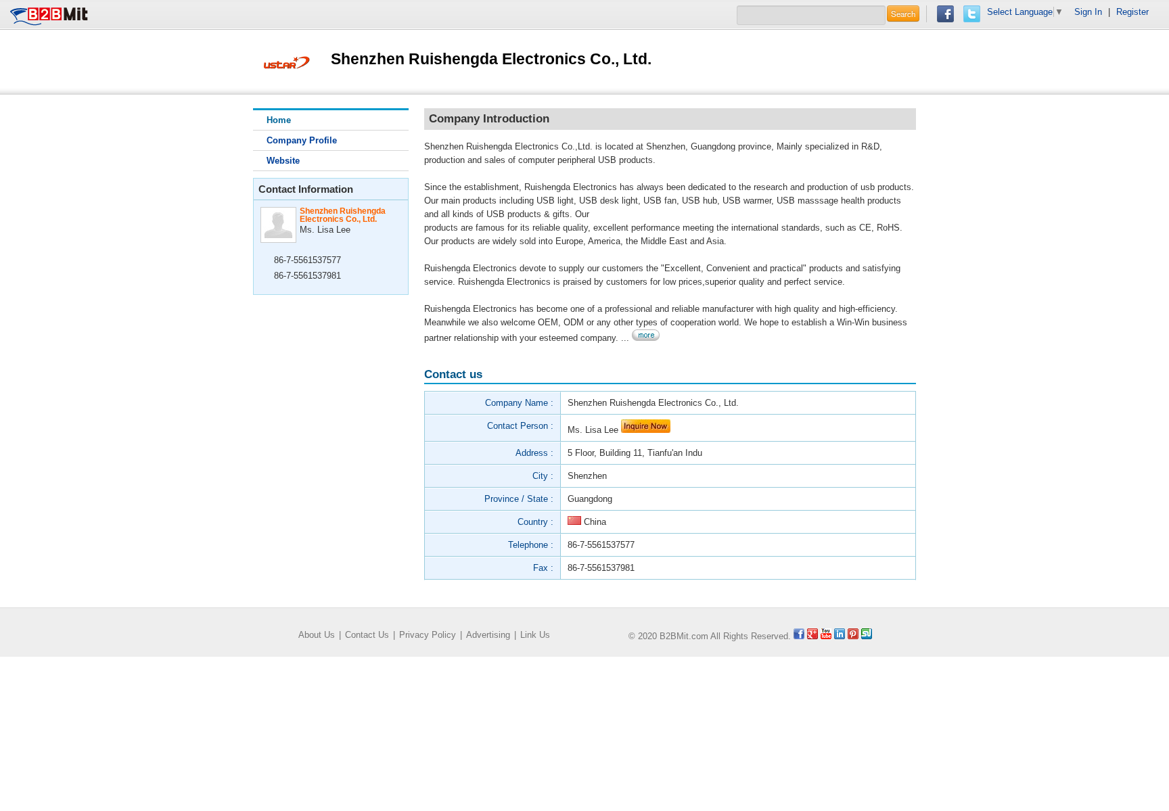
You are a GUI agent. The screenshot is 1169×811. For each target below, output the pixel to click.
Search (903, 13)
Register (1132, 12)
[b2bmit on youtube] (826, 636)
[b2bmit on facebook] (799, 636)
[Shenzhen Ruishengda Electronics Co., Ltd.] (287, 61)
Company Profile (302, 140)
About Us (316, 635)
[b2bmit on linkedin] (839, 636)
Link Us (535, 635)
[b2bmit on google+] (812, 636)
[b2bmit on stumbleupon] (866, 636)
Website (283, 161)
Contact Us (367, 635)
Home (279, 120)
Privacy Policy (427, 635)
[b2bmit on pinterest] (853, 636)
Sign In (1088, 12)
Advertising (488, 635)
